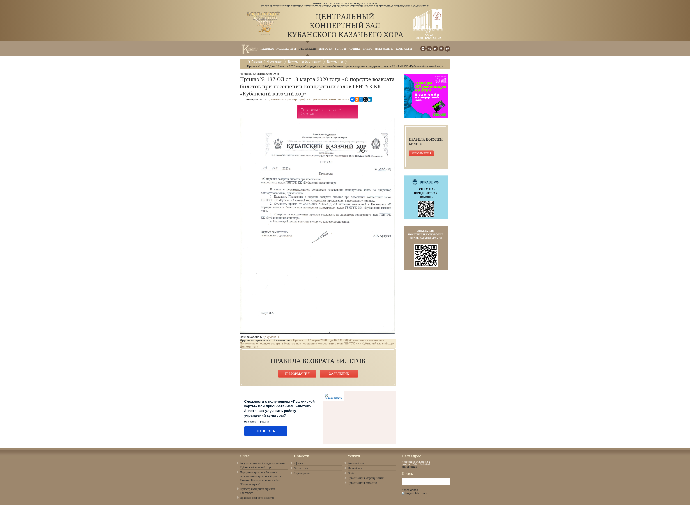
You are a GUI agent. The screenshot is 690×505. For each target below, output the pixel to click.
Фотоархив (301, 468)
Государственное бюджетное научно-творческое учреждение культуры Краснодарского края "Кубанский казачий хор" (345, 6)
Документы (384, 48)
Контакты (404, 48)
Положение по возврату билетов (320, 112)
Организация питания (362, 483)
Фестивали (307, 48)
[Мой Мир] (361, 99)
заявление (339, 373)
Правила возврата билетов (257, 497)
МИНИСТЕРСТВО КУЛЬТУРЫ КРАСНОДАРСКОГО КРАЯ (345, 3)
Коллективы (286, 48)
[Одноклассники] (357, 99)
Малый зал (355, 468)
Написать (266, 431)
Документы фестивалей (304, 61)
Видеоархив (302, 473)
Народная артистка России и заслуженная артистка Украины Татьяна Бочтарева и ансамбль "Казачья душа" (261, 478)
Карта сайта (410, 490)
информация (297, 373)
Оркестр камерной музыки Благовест (257, 491)
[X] (365, 99)
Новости (325, 48)
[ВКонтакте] (352, 99)
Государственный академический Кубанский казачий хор (262, 465)
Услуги (340, 48)
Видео (367, 48)
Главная (267, 48)
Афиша (354, 48)
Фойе (351, 473)
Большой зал (356, 463)
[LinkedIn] (370, 99)
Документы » (249, 346)
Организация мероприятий (366, 478)
